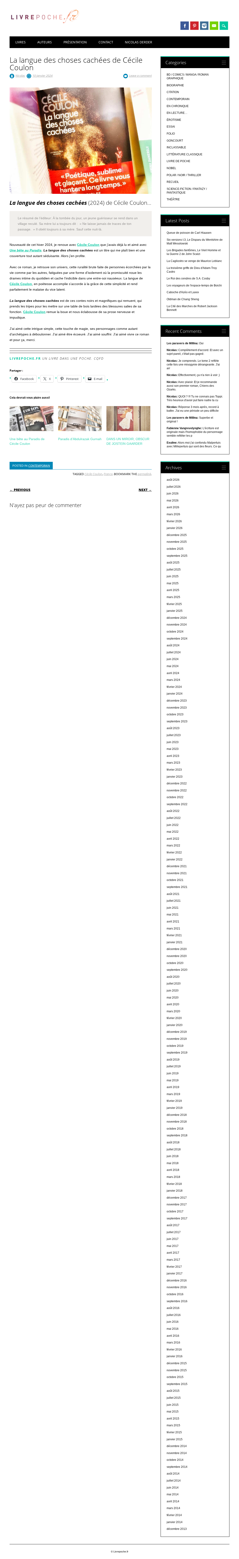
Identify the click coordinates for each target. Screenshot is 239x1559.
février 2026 (174, 521)
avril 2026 (173, 507)
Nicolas (20, 75)
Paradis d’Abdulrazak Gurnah (80, 439)
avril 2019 (173, 1087)
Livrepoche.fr (25, 358)
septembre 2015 (177, 1384)
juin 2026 (173, 493)
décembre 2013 (177, 1529)
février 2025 (174, 604)
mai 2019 (173, 1080)
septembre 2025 (177, 555)
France (108, 474)
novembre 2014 (177, 1453)
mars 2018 (173, 1177)
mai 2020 (173, 997)
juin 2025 (173, 576)
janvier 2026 (175, 528)
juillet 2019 (174, 1066)
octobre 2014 (175, 1460)
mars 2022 (173, 845)
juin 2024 (173, 659)
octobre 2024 (175, 631)
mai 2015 (173, 1411)
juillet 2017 (174, 1232)
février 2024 (174, 687)
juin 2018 (173, 1156)
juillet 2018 (174, 1149)
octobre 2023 (175, 714)
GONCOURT (175, 140)
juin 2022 (173, 825)
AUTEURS (44, 42)
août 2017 (173, 1225)
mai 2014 (173, 1494)
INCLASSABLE (176, 147)
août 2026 (173, 479)
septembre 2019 (177, 1052)
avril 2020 (173, 1004)
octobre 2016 (175, 1294)
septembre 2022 (177, 804)
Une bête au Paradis (26, 250)
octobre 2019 (175, 1045)
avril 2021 (173, 921)
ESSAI (171, 126)
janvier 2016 (175, 1356)
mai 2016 (173, 1328)
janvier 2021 (175, 942)
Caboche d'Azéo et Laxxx (183, 292)
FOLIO (171, 133)
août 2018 (173, 1142)
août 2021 (173, 894)
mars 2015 (173, 1425)
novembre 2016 (177, 1287)
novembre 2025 (177, 541)
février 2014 (174, 1515)
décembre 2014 (177, 1446)
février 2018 (174, 1184)
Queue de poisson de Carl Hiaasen (189, 232)
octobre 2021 (175, 880)
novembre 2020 (177, 956)
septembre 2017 (177, 1218)
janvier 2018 (175, 1190)
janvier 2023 (175, 776)
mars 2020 (173, 1011)
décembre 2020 (177, 949)
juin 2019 (173, 1073)
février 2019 (174, 1101)
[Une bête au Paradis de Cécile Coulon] (31, 418)
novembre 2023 (177, 707)
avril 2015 (173, 1418)
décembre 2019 (177, 1032)
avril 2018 (173, 1170)
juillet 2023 (174, 735)
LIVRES (20, 42)
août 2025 (173, 562)
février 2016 (174, 1349)
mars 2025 (173, 597)
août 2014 (173, 1473)
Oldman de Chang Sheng (183, 299)
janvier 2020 (175, 1025)
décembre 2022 (177, 783)
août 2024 (173, 645)
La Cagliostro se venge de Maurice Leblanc (194, 261)
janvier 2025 (175, 610)
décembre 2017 (177, 1197)
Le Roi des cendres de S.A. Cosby (188, 278)
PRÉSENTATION (75, 42)
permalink (144, 474)
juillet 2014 (174, 1480)
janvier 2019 (175, 1108)
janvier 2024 (175, 693)
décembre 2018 (177, 1115)
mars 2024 (173, 680)
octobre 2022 (175, 797)
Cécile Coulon (88, 245)
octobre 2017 (175, 1211)
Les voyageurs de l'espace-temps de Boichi (194, 285)
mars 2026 (173, 514)
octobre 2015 (175, 1377)
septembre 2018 (177, 1135)
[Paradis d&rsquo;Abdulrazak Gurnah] (80, 418)
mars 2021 (173, 928)
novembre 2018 (177, 1121)
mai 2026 (173, 500)
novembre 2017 (177, 1204)
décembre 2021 (177, 866)
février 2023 (174, 769)
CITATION (173, 92)
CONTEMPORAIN (39, 465)
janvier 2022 (175, 859)
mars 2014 (173, 1508)
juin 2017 (173, 1239)
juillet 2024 (174, 652)
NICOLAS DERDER (138, 42)
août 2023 (173, 728)
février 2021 (174, 935)
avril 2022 (173, 838)
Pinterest (194, 25)
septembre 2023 (177, 721)
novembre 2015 (177, 1370)
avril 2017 (173, 1252)
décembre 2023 (177, 700)
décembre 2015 (177, 1363)
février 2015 (174, 1432)
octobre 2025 (175, 548)
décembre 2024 (177, 617)
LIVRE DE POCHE (178, 161)
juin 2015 (173, 1404)
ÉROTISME (174, 120)
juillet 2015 (174, 1397)
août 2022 (173, 811)
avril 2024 (173, 673)
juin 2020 (173, 990)
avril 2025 (173, 590)
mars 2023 (173, 762)
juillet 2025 (174, 569)
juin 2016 (173, 1321)
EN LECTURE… (177, 113)
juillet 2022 (174, 818)
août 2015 (173, 1390)
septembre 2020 (177, 969)
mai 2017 (173, 1246)
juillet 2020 (174, 983)
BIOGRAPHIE (175, 85)
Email (214, 25)
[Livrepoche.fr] (45, 28)
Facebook (184, 25)
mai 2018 (173, 1163)
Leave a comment (140, 75)
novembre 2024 (177, 624)
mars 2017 (173, 1259)
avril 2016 (173, 1335)
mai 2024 (173, 666)
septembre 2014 (177, 1467)
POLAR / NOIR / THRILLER (184, 175)
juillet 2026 (174, 486)
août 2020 (173, 976)
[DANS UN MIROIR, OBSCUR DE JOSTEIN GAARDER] (128, 418)
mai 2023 (173, 749)
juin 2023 (173, 742)
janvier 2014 (175, 1522)
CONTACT (105, 42)
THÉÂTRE (173, 199)
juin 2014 (173, 1487)
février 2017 (174, 1266)
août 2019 (173, 1059)
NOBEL (171, 168)
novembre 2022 (177, 790)
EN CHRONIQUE (178, 106)
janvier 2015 (175, 1439)
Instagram (204, 25)
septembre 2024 (177, 638)
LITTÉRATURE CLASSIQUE (184, 154)
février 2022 (174, 852)
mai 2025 (173, 583)
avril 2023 (173, 756)
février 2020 (174, 1018)
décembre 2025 (177, 535)
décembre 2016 (177, 1280)
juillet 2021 (174, 900)
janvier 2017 (175, 1273)
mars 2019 (173, 1094)
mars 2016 (173, 1342)
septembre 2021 (177, 887)
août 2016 (173, 1308)
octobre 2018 (175, 1128)
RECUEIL (173, 182)
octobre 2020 (175, 963)
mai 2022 (173, 831)
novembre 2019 (177, 1038)
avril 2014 (173, 1501)
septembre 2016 (177, 1301)
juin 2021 (173, 907)
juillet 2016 (174, 1315)
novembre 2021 (177, 873)
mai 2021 (173, 914)
